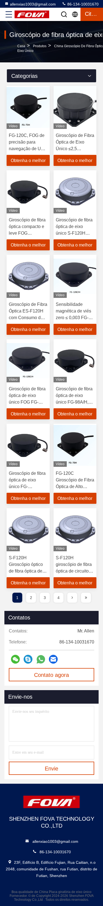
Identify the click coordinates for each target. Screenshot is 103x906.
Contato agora (51, 675)
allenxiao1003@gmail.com (33, 4)
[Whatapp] (40, 659)
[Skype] (28, 659)
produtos (39, 46)
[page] (72, 598)
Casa (21, 46)
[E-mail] (53, 659)
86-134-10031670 (82, 4)
